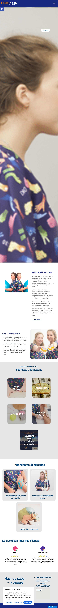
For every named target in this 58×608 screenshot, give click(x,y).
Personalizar (9, 602)
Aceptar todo (27, 602)
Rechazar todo (18, 602)
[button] (2, 9)
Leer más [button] (42, 564)
